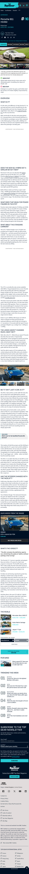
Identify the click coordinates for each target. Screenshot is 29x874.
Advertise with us (7, 815)
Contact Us (4, 796)
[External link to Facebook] (3, 791)
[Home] (12, 5)
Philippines (20, 853)
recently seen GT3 (10, 297)
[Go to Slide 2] (12, 66)
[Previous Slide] (2, 56)
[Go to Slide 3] (21, 66)
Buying (22, 44)
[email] (13, 37)
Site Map (4, 821)
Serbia (18, 856)
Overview (3, 44)
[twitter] (8, 37)
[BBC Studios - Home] (4, 783)
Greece (4, 856)
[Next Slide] (27, 56)
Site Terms (5, 810)
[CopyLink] (2, 37)
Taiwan (19, 864)
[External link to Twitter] (14, 791)
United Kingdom (9, 787)
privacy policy (15, 756)
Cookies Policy (4, 801)
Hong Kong (5, 858)
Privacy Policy (4, 798)
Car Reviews (8, 10)
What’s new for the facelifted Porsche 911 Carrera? (13, 436)
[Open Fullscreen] (27, 61)
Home (2, 10)
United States (18, 787)
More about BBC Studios (8, 843)
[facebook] (5, 37)
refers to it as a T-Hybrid (11, 176)
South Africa (20, 858)
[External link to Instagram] (9, 791)
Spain (18, 861)
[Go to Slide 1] (4, 66)
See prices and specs (14, 540)
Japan (4, 866)
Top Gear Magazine (7, 818)
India (3, 861)
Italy (3, 864)
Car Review (4, 15)
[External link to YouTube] (20, 791)
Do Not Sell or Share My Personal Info (11, 804)
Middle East (20, 866)
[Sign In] (20, 5)
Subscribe (14, 760)
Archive (3, 806)
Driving (10, 44)
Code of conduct (6, 813)
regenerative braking (9, 193)
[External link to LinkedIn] (25, 791)
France (4, 853)
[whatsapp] (11, 37)
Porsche (15, 10)
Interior (16, 44)
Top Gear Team (9, 33)
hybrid (23, 173)
